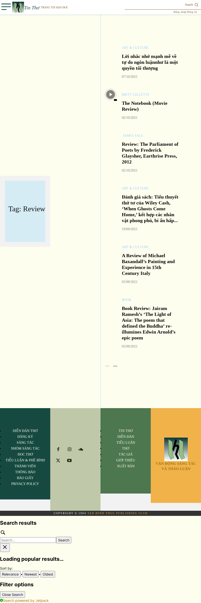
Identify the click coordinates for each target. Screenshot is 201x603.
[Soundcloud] (80, 449)
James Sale (132, 135)
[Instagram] (69, 449)
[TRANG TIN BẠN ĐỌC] (176, 449)
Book (126, 300)
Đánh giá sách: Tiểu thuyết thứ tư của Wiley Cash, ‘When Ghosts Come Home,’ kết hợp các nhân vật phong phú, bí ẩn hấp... (150, 208)
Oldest (48, 574)
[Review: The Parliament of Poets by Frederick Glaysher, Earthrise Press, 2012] (110, 135)
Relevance (10, 574)
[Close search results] (5, 547)
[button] (163, 4)
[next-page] (115, 366)
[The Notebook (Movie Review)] (110, 94)
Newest (31, 574)
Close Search (12, 594)
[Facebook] (58, 449)
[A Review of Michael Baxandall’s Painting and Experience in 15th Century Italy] (110, 247)
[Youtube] (69, 460)
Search (63, 540)
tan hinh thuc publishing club (118, 513)
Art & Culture (135, 48)
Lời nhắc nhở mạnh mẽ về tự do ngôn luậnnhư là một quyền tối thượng (150, 62)
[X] (58, 460)
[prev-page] (107, 366)
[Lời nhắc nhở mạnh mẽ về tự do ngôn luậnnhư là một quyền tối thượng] (110, 47)
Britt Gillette (136, 94)
